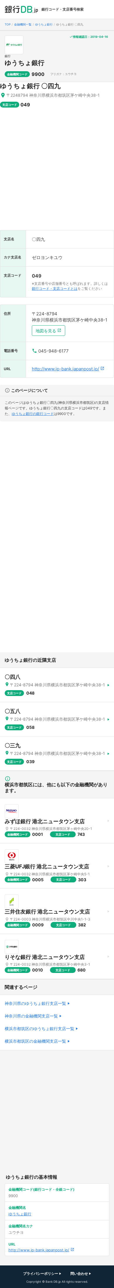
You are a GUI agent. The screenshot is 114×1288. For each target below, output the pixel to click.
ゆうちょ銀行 (24, 63)
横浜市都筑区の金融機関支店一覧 (35, 1041)
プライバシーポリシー (40, 1273)
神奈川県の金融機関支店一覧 (31, 1015)
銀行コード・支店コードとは (54, 288)
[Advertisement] (57, 172)
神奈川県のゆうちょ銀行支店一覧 (35, 1003)
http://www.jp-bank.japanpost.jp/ (65, 369)
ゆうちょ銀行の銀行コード (33, 413)
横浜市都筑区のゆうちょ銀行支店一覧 (39, 1028)
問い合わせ (79, 1273)
